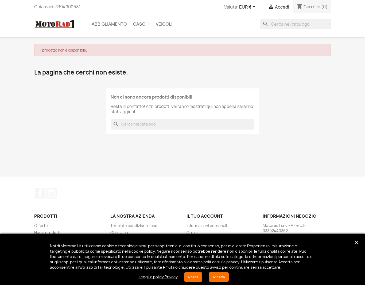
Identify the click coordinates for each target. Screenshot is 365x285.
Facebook (40, 193)
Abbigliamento (109, 24)
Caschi (141, 24)
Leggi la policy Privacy (158, 276)
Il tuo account (205, 216)
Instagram (51, 193)
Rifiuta (193, 277)
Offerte (41, 225)
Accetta (218, 277)
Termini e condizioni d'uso (133, 225)
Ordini (192, 232)
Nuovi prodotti (47, 232)
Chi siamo (119, 232)
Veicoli (164, 24)
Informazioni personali (207, 225)
